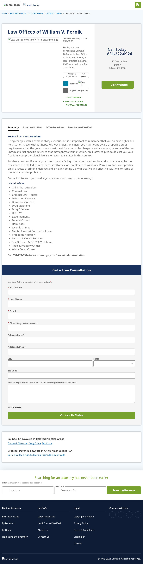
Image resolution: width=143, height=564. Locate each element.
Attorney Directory (18, 13)
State (96, 358)
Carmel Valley (15, 454)
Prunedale (47, 454)
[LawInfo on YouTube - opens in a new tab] (129, 514)
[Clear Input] (50, 490)
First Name (15, 287)
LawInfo (42, 508)
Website (119, 85)
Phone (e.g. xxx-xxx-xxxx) (22, 323)
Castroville (59, 454)
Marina (37, 454)
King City (27, 454)
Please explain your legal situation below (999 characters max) (42, 382)
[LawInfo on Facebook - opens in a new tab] (112, 514)
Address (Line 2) (16, 346)
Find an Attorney (11, 508)
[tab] (13, 127)
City (10, 358)
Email (12, 311)
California (49, 13)
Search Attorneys (124, 490)
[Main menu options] (11, 5)
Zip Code (12, 370)
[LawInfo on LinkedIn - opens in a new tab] (138, 514)
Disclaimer (15, 407)
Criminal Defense (36, 13)
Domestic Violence (17, 443)
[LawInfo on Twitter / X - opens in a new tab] (121, 514)
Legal (77, 508)
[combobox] (28, 490)
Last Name (15, 299)
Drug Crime (34, 443)
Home (4, 13)
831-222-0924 (119, 51)
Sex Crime (47, 443)
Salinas (59, 13)
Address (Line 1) (16, 335)
